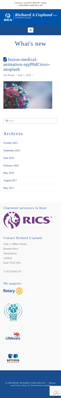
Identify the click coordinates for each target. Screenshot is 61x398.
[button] (30, 30)
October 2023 (10, 143)
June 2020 (8, 158)
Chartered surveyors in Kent (25, 208)
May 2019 (8, 172)
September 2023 (11, 150)
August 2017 (10, 180)
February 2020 (11, 165)
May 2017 (8, 188)
